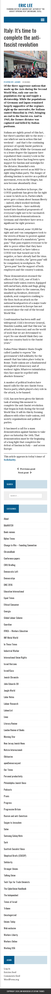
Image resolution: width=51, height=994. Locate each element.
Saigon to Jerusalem (13, 822)
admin (17, 82)
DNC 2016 (8, 585)
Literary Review (10, 723)
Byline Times (9, 538)
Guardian (8, 624)
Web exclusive (10, 928)
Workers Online (10, 941)
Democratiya (9, 578)
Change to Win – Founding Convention (20, 545)
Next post (23, 472)
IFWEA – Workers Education (16, 631)
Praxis (6, 796)
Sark (6, 842)
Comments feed (12, 975)
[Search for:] (25, 495)
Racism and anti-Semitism (15, 816)
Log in (7, 968)
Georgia (7, 611)
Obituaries (8, 756)
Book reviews (9, 532)
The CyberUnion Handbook (15, 888)
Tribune (7, 908)
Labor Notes (9, 697)
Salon (6, 829)
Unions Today (9, 921)
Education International (14, 591)
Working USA (9, 948)
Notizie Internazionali (13, 750)
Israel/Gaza (9, 670)
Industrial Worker (11, 651)
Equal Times (9, 598)
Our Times (8, 769)
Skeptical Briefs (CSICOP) (15, 855)
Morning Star (9, 736)
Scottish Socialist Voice (14, 849)
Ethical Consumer (11, 604)
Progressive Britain (12, 809)
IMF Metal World (11, 637)
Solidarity (10, 459)
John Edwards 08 (11, 684)
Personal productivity (13, 776)
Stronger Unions (11, 869)
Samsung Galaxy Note (13, 836)
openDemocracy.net (12, 763)
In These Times (10, 644)
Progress (8, 802)
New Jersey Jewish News (14, 743)
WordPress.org (11, 979)
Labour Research (11, 703)
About (6, 518)
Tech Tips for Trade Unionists (17, 882)
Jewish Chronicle (11, 677)
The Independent (11, 895)
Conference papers (12, 558)
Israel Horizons (10, 664)
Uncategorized (10, 915)
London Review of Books (14, 730)
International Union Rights (15, 657)
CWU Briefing (9, 565)
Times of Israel (10, 902)
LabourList (8, 710)
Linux (6, 717)
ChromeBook (9, 551)
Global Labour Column (13, 618)
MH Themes (40, 991)
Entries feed (10, 972)
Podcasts (8, 789)
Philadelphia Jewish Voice (15, 783)
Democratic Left (11, 571)
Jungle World (9, 690)
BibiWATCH (8, 525)
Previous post (27, 468)
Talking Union (9, 875)
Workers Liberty (11, 935)
